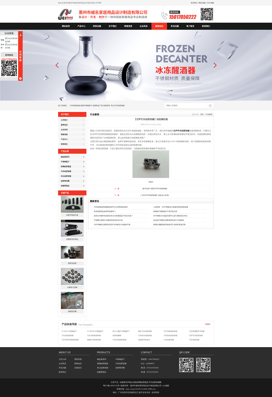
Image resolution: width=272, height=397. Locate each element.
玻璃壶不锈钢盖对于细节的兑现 (165, 211)
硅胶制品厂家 (98, 106)
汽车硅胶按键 (75, 106)
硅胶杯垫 (106, 106)
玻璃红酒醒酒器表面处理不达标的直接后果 (169, 225)
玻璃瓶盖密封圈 (72, 313)
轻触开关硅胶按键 (94, 336)
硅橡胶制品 (65, 186)
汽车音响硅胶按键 (94, 332)
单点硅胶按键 (66, 176)
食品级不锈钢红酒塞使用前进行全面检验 (168, 220)
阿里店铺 (97, 26)
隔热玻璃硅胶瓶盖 (140, 382)
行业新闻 (209, 114)
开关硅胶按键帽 (154, 382)
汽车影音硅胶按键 (145, 332)
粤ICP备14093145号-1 (112, 386)
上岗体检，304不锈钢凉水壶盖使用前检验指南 (170, 207)
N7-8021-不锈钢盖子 (171, 340)
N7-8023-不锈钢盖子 (145, 340)
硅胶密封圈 (65, 181)
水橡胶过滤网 (72, 265)
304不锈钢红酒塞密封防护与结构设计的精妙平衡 (112, 225)
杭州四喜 (155, 392)
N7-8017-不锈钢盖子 (196, 340)
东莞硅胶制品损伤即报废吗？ (105, 211)
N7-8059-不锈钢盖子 (69, 340)
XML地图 (210, 3)
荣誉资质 (128, 26)
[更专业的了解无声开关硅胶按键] (154, 189)
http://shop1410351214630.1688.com (140, 389)
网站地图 (202, 3)
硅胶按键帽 (117, 332)
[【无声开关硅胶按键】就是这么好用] (155, 195)
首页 (202, 114)
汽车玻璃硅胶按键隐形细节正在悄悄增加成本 (111, 207)
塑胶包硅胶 (72, 241)
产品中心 (81, 26)
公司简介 (64, 120)
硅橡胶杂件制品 (72, 217)
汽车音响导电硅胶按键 (70, 336)
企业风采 (144, 26)
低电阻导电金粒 (144, 336)
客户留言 (190, 26)
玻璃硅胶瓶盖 (66, 166)
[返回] (151, 182)
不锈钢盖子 (65, 162)
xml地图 (165, 386)
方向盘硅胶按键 (68, 332)
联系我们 (194, 3)
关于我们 (113, 26)
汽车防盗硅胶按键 (170, 332)
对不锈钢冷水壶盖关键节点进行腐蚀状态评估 (170, 216)
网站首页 (66, 26)
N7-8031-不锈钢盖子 (94, 340)
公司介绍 (62, 359)
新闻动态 (159, 26)
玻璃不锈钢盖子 (86, 106)
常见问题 (175, 26)
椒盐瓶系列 (65, 157)
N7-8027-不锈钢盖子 (120, 340)
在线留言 (78, 368)
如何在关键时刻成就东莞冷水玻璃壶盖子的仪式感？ (113, 216)
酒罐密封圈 (72, 289)
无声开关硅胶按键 (181, 131)
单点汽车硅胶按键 (118, 106)
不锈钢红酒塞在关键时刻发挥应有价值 (108, 220)
